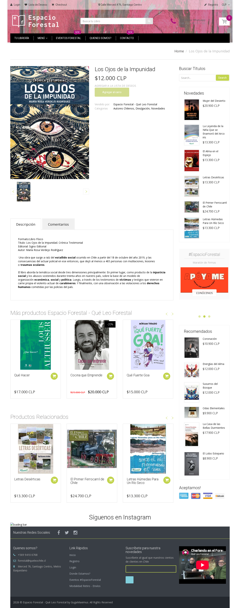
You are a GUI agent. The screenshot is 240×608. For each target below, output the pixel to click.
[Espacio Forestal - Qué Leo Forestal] (35, 20)
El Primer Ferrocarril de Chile (31, 481)
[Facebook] (59, 532)
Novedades (158, 108)
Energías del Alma (213, 364)
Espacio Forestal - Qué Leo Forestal (135, 104)
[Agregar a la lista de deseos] (13, 324)
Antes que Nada (138, 375)
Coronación (210, 339)
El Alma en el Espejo (210, 153)
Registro (74, 561)
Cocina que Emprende (30, 375)
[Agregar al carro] (54, 376)
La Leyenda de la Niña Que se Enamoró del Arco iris (214, 131)
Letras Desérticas (213, 177)
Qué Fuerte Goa (81, 375)
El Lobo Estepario (213, 453)
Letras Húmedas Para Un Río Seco (86, 481)
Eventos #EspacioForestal (85, 580)
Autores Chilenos (123, 108)
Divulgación (143, 108)
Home (179, 51)
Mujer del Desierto (214, 100)
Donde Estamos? (79, 573)
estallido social (65, 257)
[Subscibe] (130, 579)
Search (222, 77)
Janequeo (134, 479)
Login (72, 567)
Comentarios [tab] (58, 224)
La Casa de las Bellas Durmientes (214, 425)
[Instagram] (75, 532)
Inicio (72, 555)
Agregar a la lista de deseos (115, 85)
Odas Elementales (214, 408)
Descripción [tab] (25, 224)
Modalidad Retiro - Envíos (84, 586)
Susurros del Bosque (210, 385)
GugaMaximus (79, 602)
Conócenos (204, 293)
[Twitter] (66, 532)
